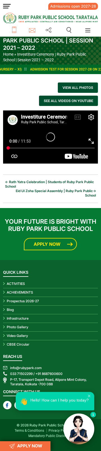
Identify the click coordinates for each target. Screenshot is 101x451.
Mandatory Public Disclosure (50, 436)
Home (8, 54)
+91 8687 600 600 (20, 30)
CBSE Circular (18, 344)
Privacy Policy (59, 431)
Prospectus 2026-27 (23, 301)
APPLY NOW (29, 445)
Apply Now (47, 244)
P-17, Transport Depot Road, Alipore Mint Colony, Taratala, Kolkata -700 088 (48, 381)
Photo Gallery (17, 327)
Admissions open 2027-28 (73, 6)
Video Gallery (17, 336)
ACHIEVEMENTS (20, 292)
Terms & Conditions (29, 431)
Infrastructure (18, 318)
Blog (10, 310)
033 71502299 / (22, 374)
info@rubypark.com (33, 30)
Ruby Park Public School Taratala (55, 425)
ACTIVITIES (16, 284)
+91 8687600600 (49, 374)
